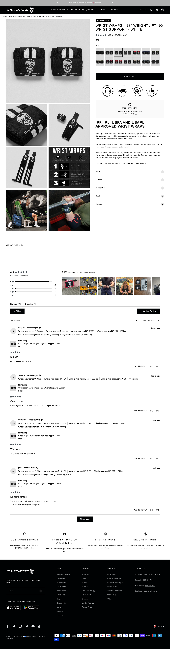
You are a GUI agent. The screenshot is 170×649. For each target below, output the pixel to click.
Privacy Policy (112, 586)
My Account (111, 574)
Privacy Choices (31, 636)
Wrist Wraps (21, 16)
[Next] (112, 3)
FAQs (109, 599)
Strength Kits (61, 603)
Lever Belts (61, 578)
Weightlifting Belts (63, 574)
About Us (85, 574)
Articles (84, 583)
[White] (118, 52)
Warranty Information (114, 591)
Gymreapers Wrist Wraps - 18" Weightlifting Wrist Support (41, 389)
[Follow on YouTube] (33, 626)
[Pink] (109, 61)
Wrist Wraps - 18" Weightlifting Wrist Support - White (39, 485)
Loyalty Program (88, 603)
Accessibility (111, 595)
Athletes (85, 586)
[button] (111, 35)
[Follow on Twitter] (14, 626)
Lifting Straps (61, 586)
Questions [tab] (30, 304)
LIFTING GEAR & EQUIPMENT (82, 10)
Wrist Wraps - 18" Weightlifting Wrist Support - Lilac (39, 345)
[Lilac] (127, 61)
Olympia (85, 599)
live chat (154, 591)
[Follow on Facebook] (7, 626)
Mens (59, 607)
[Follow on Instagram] (20, 626)
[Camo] (100, 61)
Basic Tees (61, 595)
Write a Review (151, 312)
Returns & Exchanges (115, 583)
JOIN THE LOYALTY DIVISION (85, 3)
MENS (102, 10)
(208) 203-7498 (20, 548)
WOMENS (114, 10)
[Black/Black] (100, 52)
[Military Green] (155, 52)
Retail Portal (86, 595)
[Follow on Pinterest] (26, 626)
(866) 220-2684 (150, 585)
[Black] (109, 52)
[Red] (136, 52)
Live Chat (30, 548)
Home (4, 16)
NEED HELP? (142, 10)
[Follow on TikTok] (39, 626)
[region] (111, 286)
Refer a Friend (87, 607)
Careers (84, 578)
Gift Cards (60, 615)
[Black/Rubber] (155, 61)
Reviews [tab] (16, 304)
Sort (138, 320)
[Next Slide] (158, 286)
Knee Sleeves (62, 583)
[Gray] (127, 52)
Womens (60, 611)
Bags (59, 599)
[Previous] (57, 3)
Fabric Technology (88, 591)
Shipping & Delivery (114, 578)
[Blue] (146, 61)
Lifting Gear (12, 16)
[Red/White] (118, 61)
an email (144, 591)
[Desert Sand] (136, 61)
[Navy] (146, 52)
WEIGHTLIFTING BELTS (59, 10)
